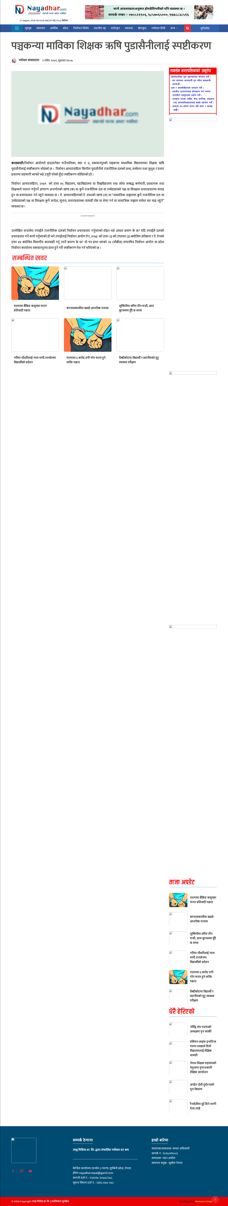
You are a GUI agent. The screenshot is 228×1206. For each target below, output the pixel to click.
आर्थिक (54, 28)
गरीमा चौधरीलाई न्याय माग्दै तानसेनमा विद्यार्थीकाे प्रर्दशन (35, 360)
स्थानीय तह (100, 28)
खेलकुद (142, 28)
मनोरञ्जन (115, 28)
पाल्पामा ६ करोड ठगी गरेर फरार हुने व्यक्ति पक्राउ (85, 360)
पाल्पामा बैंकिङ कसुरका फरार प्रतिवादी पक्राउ (30, 308)
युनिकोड (205, 28)
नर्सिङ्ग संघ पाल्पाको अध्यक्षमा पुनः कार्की (200, 1029)
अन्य (172, 28)
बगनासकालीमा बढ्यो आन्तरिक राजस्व (88, 308)
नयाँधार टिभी (158, 28)
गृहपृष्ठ (28, 28)
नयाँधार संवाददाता (29, 60)
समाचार (40, 28)
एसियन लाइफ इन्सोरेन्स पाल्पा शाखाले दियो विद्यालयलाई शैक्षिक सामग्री (203, 1048)
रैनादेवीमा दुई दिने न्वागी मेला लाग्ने (203, 1106)
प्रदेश (65, 28)
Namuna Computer (206, 1201)
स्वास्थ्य (129, 28)
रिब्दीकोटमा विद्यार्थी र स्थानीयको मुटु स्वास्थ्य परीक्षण (139, 360)
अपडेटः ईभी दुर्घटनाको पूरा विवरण (202, 1087)
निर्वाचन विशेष (81, 28)
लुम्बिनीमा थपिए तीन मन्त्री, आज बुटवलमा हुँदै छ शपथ (136, 308)
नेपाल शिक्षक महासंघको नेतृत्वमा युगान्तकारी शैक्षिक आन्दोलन (203, 1068)
